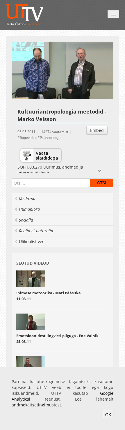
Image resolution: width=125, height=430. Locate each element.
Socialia (26, 220)
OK (108, 414)
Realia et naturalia (36, 230)
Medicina (27, 198)
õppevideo (28, 137)
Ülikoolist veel (32, 241)
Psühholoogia (51, 137)
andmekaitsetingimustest (36, 405)
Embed (97, 130)
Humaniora (29, 209)
